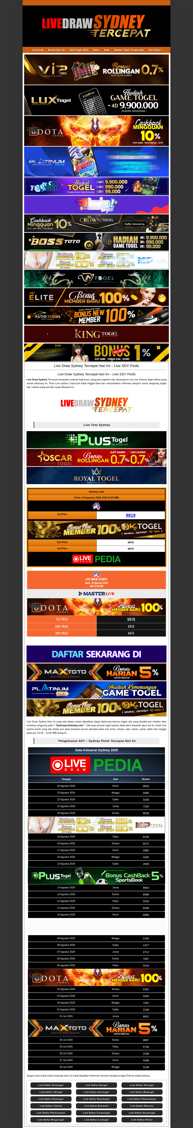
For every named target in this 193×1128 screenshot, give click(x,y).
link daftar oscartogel (142, 1113)
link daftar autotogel (96, 1092)
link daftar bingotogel (51, 1120)
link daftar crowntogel (96, 1113)
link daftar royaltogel (96, 1099)
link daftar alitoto (142, 1120)
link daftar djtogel (96, 1085)
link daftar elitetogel (50, 1099)
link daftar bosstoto (96, 1106)
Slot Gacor (155, 49)
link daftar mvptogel (142, 1092)
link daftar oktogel (51, 1092)
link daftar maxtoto (142, 1106)
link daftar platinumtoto (142, 1099)
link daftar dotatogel (50, 1085)
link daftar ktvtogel (142, 1085)
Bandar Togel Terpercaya (129, 49)
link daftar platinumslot (51, 1113)
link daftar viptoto (51, 1106)
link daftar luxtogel (96, 1120)
